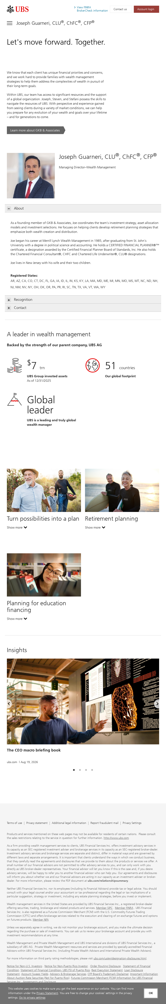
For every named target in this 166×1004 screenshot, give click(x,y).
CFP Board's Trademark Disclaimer (108, 974)
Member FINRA (124, 908)
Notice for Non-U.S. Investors (24, 966)
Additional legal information (69, 823)
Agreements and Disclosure (39, 982)
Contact (20, 307)
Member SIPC (104, 908)
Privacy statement (37, 823)
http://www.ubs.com (116, 838)
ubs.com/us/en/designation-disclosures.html (120, 958)
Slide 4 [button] (92, 770)
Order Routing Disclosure (105, 966)
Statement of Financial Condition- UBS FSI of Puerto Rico (55, 970)
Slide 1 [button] (74, 770)
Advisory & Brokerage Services (68, 974)
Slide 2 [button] (80, 770)
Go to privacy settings (32, 997)
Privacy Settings (132, 823)
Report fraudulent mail (104, 823)
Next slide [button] (154, 705)
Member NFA (41, 919)
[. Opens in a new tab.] (18, 9)
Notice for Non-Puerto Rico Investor (66, 966)
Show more (17, 528)
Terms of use (14, 823)
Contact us (120, 9)
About (19, 208)
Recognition (23, 299)
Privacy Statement (47, 993)
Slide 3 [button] (86, 770)
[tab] (74, 770)
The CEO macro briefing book (34, 750)
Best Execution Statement (107, 970)
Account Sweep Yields (34, 974)
